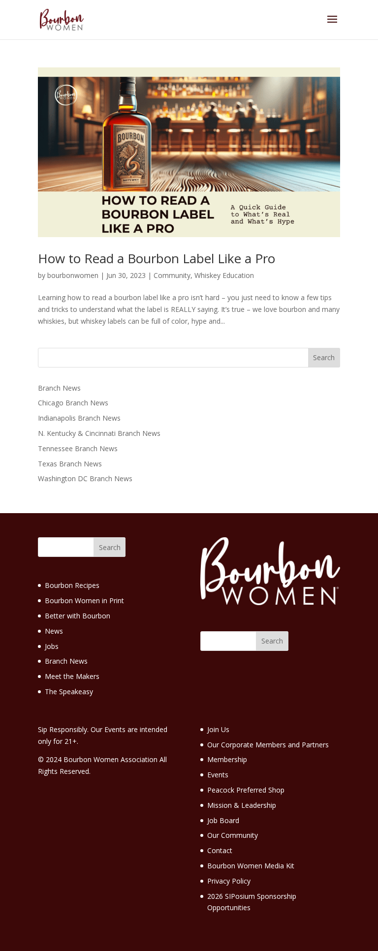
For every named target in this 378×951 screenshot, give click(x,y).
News (54, 631)
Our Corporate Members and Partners (268, 744)
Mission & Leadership (241, 805)
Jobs (52, 646)
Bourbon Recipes (72, 585)
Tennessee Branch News (78, 448)
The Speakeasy (69, 691)
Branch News (59, 388)
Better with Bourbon (77, 615)
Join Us (218, 729)
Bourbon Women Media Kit (250, 865)
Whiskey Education (224, 275)
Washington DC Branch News (85, 478)
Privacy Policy (229, 881)
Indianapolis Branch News (79, 418)
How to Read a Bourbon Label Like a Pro (156, 258)
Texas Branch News (70, 463)
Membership (227, 759)
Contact (219, 850)
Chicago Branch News (73, 402)
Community (172, 275)
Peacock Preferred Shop (245, 790)
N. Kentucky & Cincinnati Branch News (99, 433)
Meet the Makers (72, 676)
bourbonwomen (72, 275)
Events (217, 774)
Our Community (232, 835)
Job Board (223, 820)
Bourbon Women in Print (84, 600)
